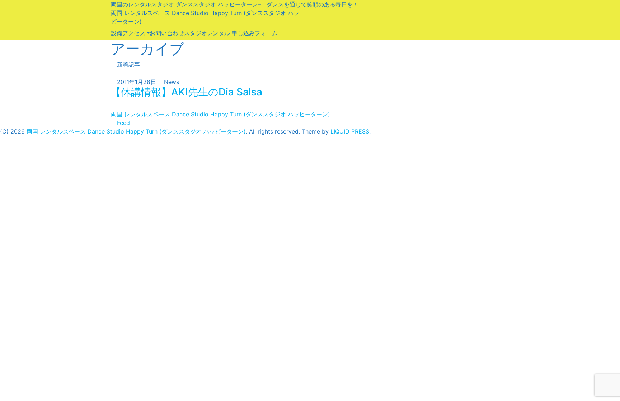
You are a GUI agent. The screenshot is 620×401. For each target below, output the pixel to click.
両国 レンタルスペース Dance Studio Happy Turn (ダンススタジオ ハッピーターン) (220, 114)
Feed (122, 122)
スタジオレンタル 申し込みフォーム (231, 33)
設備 (116, 33)
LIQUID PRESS (349, 131)
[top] (2, 105)
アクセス (133, 33)
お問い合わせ (167, 33)
